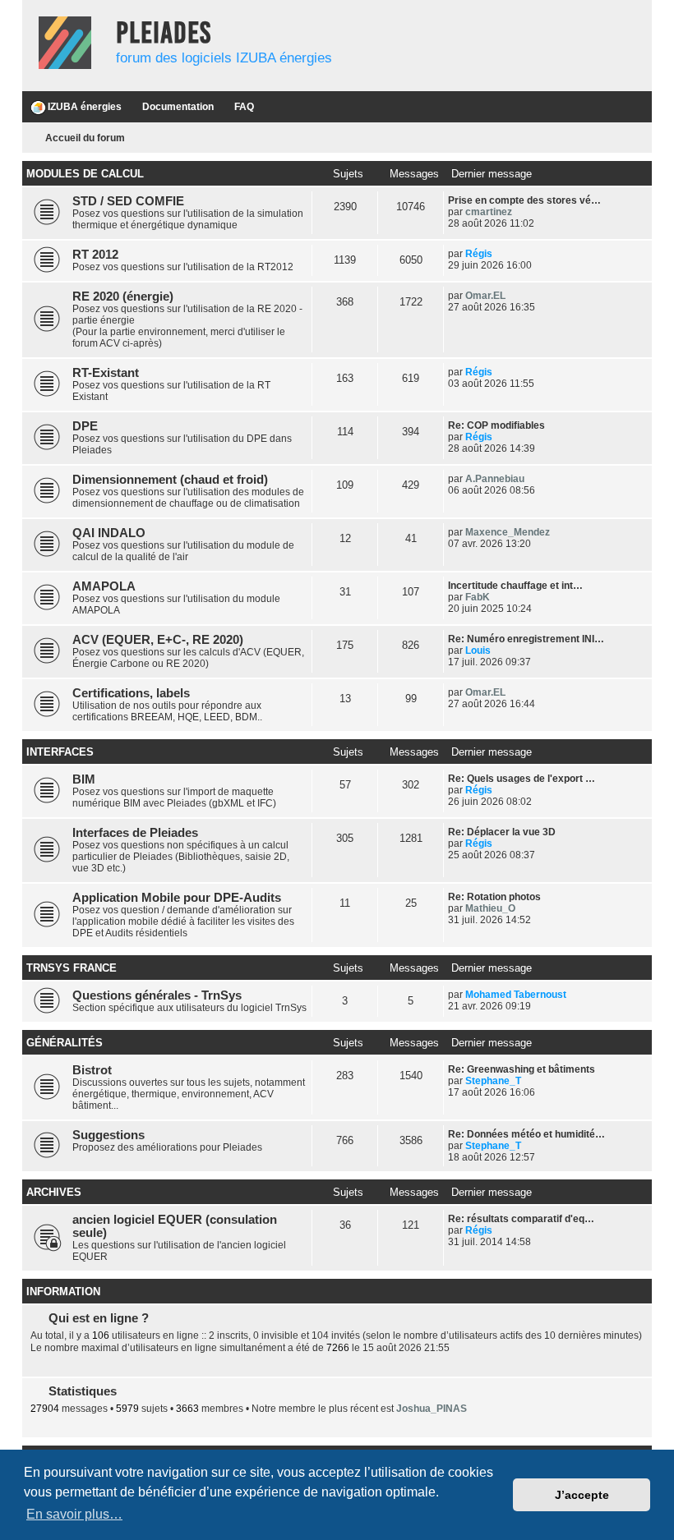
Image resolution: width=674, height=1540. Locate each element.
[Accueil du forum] (65, 43)
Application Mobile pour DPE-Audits (176, 897)
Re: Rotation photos (494, 897)
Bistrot (92, 1070)
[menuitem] (76, 107)
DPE (85, 426)
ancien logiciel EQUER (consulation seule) (174, 1226)
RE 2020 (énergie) (122, 296)
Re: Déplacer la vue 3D (502, 832)
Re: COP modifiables (496, 425)
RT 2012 (95, 254)
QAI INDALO (108, 533)
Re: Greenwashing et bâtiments (521, 1069)
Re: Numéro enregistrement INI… (526, 639)
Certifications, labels (131, 693)
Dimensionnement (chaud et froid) (170, 479)
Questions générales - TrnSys (157, 995)
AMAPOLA (104, 586)
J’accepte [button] (582, 1494)
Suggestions (108, 1135)
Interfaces (60, 752)
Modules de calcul (85, 174)
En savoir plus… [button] (74, 1514)
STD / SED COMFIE (128, 201)
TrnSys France (71, 968)
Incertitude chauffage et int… (515, 585)
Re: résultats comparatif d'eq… (521, 1219)
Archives (53, 1192)
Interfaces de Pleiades (135, 832)
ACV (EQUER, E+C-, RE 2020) (157, 639)
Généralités (64, 1043)
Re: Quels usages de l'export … (521, 778)
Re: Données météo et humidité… (526, 1134)
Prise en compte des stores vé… (524, 200)
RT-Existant (105, 372)
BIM (83, 779)
